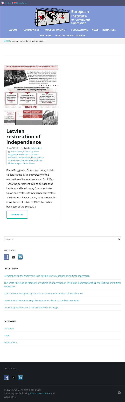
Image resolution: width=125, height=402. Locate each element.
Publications (79, 29)
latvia (33, 157)
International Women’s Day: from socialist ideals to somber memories (42, 300)
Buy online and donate (70, 35)
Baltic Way (28, 151)
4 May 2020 (12, 148)
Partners (45, 35)
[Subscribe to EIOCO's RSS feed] (119, 392)
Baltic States (16, 151)
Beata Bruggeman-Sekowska (23, 153)
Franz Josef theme (40, 393)
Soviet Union (29, 163)
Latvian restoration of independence (23, 136)
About (13, 29)
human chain (24, 157)
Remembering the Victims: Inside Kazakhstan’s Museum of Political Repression (47, 275)
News (95, 29)
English (7, 3)
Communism (31, 29)
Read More (17, 214)
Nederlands (21, 3)
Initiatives (109, 29)
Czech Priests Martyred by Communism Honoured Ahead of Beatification (43, 293)
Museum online (55, 29)
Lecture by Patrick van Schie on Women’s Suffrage (31, 307)
